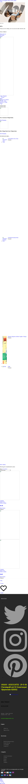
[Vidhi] (5, 414)
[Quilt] (10, 538)
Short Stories (2, 508)
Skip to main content (12, 0)
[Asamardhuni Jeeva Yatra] (5, 186)
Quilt (1, 574)
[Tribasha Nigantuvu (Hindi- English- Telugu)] (5, 350)
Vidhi (9, 366)
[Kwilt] (10, 499)
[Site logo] (7, 94)
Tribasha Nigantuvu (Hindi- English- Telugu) (17, 336)
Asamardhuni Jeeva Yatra (13, 138)
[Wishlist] (3, 591)
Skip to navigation (4, 0)
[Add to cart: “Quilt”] (1, 782)
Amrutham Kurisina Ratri (13, 237)
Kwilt (1, 505)
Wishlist (1, 592)
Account (1, 583)
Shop (1, 580)
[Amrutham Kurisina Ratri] (5, 285)
